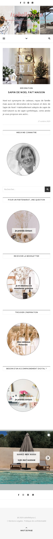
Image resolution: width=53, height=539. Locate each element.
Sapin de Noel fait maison (26, 92)
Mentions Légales (16, 521)
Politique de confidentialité (35, 521)
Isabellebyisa (26, 15)
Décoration (26, 88)
